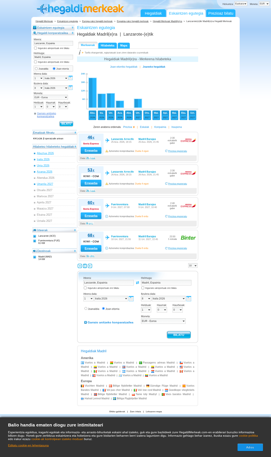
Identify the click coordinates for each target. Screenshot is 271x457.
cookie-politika (248, 435)
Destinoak (44, 251)
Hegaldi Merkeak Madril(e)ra (167, 21)
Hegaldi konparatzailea (52, 33)
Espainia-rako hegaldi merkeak (133, 21)
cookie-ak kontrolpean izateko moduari (57, 439)
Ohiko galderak (117, 411)
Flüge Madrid (164, 385)
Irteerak (42, 230)
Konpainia (160, 127)
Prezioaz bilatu (220, 13)
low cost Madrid (149, 390)
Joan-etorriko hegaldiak (123, 66)
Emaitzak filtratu (43, 132)
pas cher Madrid (118, 390)
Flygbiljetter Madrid (132, 398)
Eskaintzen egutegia (186, 13)
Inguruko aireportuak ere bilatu (53, 48)
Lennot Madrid (97, 398)
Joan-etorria (62, 68)
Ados (250, 447)
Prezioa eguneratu (177, 151)
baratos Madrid (178, 394)
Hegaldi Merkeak (44, 21)
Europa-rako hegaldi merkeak (97, 21)
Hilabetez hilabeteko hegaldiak (53, 146)
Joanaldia (43, 68)
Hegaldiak (153, 13)
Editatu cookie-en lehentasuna (28, 445)
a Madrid (95, 362)
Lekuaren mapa (154, 411)
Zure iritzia (135, 411)
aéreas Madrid (159, 362)
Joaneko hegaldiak (154, 66)
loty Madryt (146, 394)
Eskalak (144, 127)
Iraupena (176, 127)
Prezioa (127, 127)
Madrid (94, 385)
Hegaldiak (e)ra (97, 34)
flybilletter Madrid (127, 385)
